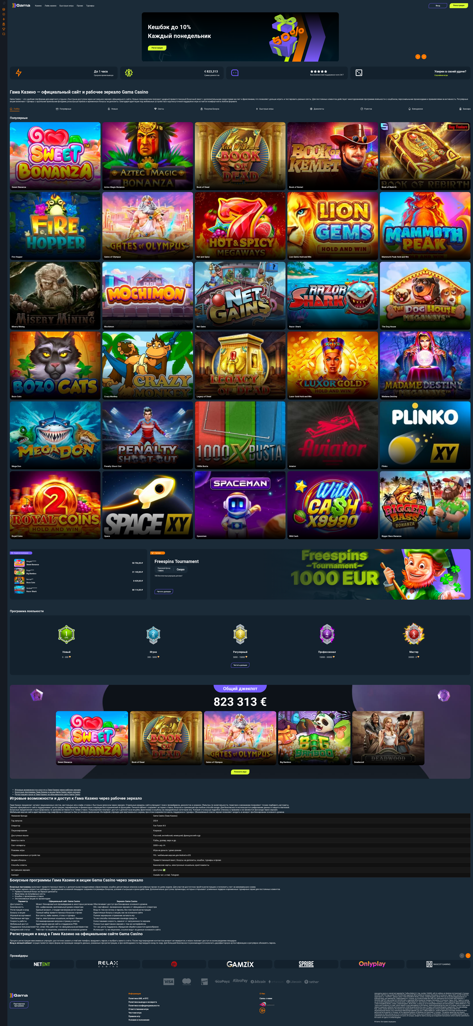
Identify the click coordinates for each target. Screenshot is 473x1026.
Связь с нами (266, 998)
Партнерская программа (19, 1005)
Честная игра (134, 1013)
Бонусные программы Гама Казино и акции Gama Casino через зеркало (47, 792)
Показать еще (240, 772)
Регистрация (458, 5)
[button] (417, 56)
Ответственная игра (138, 1009)
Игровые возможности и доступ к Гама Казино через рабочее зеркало (48, 790)
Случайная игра (441, 75)
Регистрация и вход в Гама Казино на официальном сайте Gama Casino (47, 794)
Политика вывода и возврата (142, 1002)
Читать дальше (164, 592)
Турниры (90, 6)
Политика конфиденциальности (143, 1005)
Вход (438, 6)
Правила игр (134, 1016)
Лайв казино (50, 6)
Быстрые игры (66, 6)
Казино (38, 6)
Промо (80, 6)
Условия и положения (138, 1020)
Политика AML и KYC (138, 998)
